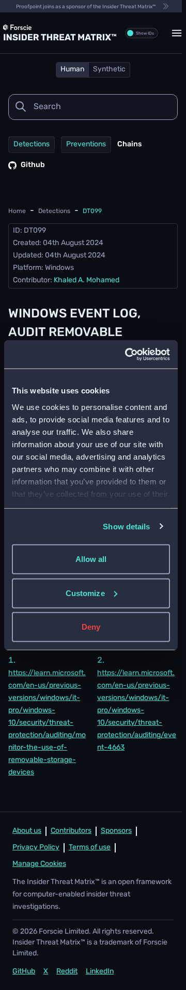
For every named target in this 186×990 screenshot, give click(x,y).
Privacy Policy (35, 847)
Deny (91, 626)
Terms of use (90, 847)
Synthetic (109, 69)
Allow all (91, 559)
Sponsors (116, 831)
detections (54, 211)
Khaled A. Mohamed (86, 280)
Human (72, 69)
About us (26, 831)
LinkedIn (100, 972)
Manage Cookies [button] (39, 864)
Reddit (67, 972)
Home (17, 211)
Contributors (71, 831)
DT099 (92, 211)
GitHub (23, 972)
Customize (85, 592)
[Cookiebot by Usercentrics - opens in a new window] (128, 354)
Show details (126, 526)
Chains (129, 144)
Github (33, 165)
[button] (177, 33)
